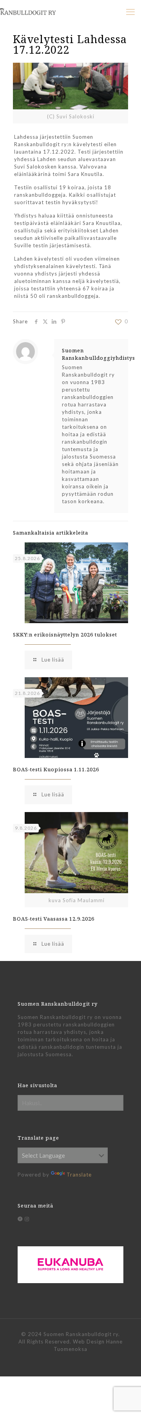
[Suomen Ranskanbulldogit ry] (37, 10)
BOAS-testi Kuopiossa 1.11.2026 (56, 769)
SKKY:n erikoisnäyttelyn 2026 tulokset (65, 634)
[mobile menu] (130, 11)
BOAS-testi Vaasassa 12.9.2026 (53, 918)
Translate (79, 1174)
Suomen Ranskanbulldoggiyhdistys (98, 354)
